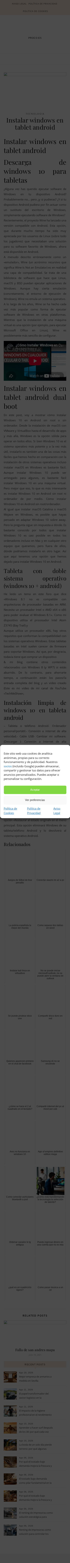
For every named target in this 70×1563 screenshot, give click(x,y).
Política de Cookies (10, 811)
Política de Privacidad (34, 811)
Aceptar (35, 789)
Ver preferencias (35, 800)
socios (8, 766)
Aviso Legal (56, 811)
